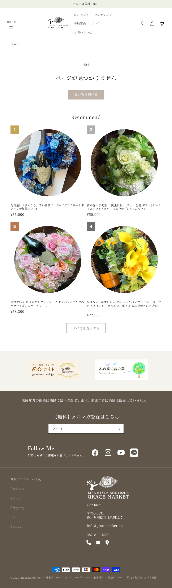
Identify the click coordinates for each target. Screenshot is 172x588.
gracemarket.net (31, 577)
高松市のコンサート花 (25, 479)
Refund (16, 517)
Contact (16, 526)
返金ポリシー (53, 577)
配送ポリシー (115, 577)
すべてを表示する (86, 328)
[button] (11, 26)
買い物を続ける (86, 94)
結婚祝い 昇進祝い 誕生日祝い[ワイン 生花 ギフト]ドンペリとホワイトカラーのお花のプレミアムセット (123, 207)
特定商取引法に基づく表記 (141, 577)
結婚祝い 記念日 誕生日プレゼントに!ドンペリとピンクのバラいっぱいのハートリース (47, 304)
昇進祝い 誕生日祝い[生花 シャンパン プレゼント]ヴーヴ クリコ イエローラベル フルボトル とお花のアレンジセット (124, 305)
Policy (15, 498)
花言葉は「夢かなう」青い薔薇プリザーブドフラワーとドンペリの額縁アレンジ (47, 207)
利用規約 (99, 577)
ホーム (14, 44)
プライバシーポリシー (77, 577)
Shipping (17, 507)
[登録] (119, 429)
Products (17, 488)
